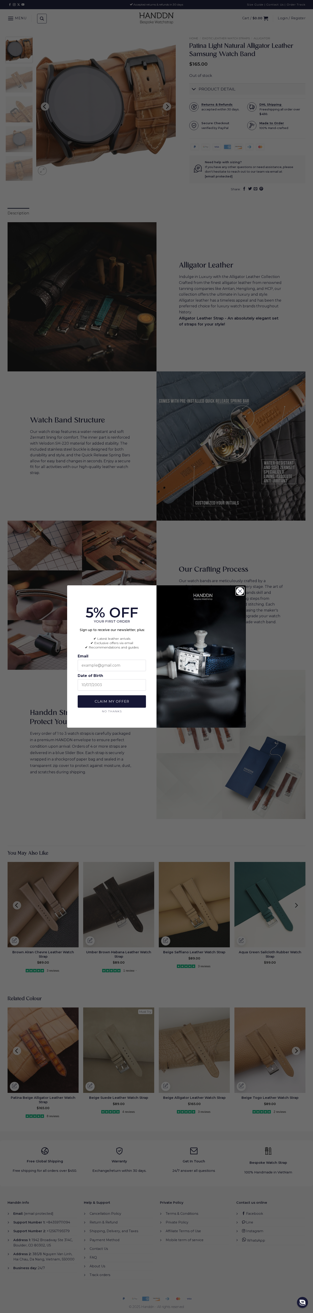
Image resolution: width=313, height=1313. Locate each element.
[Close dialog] (240, 591)
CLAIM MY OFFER (112, 701)
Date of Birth (90, 675)
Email (83, 656)
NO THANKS (112, 711)
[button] (302, 1302)
